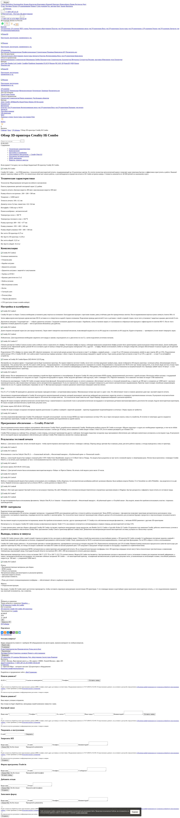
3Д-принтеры (6, 28)
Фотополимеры (51, 56)
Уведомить (29, 734)
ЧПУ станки (24, 28)
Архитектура (67, 59)
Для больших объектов (41, 98)
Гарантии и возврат (20, 653)
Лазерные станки (7, 117)
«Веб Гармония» (31, 672)
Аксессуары (28, 56)
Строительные (41, 52)
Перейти (24, 603)
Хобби (37, 59)
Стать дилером (41, 6)
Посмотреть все (71, 52)
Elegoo (76, 63)
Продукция (5, 655)
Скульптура (83, 59)
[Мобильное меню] (3, 11)
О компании (5, 647)
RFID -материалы (15, 158)
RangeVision (24, 102)
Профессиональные (29, 52)
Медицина (75, 59)
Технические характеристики (19, 149)
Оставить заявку (94, 680)
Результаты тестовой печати (19, 156)
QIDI (72, 63)
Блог (58, 6)
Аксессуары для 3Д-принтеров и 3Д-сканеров (135, 28)
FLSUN (46, 63)
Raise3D (67, 63)
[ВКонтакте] (2, 632)
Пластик (42, 56)
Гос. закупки (51, 6)
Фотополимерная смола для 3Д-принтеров (86, 28)
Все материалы (6, 634)
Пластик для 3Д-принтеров (61, 28)
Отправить (5, 760)
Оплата (15, 6)
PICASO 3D (59, 63)
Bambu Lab (12, 63)
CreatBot (25, 63)
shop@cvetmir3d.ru (7, 663)
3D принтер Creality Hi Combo (12, 609)
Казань (26, 4)
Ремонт (33, 6)
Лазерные (44, 91)
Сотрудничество (11, 649)
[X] (11, 632)
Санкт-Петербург (7, 4)
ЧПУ (2, 115)
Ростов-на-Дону (80, 4)
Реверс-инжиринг (26, 98)
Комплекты (15, 30)
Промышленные (16, 52)
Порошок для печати (76, 107)
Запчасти (35, 56)
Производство (45, 59)
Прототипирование (8, 59)
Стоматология (20, 59)
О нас (3, 6)
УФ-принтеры (6, 113)
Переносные (14, 91)
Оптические (36, 91)
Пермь (72, 4)
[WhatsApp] (16, 632)
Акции (63, 6)
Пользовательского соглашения (31, 688)
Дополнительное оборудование (40, 28)
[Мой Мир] (8, 632)
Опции (12, 94)
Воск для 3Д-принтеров (110, 28)
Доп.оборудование (7, 111)
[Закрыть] (29, 603)
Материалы (5, 106)
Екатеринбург (19, 4)
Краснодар (33, 4)
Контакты (69, 6)
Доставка (8, 6)
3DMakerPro (15, 102)
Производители (23, 649)
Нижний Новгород (53, 4)
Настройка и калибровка (18, 152)
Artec (3, 102)
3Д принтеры (6, 657)
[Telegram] (19, 632)
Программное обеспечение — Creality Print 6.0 (25, 154)
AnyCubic (4, 63)
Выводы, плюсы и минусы (18, 160)
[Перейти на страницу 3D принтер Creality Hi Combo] (12, 605)
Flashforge (32, 63)
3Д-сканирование (24, 6)
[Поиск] (7, 24)
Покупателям (6, 651)
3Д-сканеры (15, 28)
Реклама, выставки (95, 59)
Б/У (64, 52)
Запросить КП (6, 622)
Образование (30, 59)
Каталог (4, 27)
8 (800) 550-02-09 (20, 19)
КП (2, 620)
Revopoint (40, 102)
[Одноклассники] (5, 632)
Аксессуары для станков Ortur (24, 117)
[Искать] (22, 16)
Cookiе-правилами (82, 813)
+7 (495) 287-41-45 (11, 12)
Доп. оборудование (35, 657)
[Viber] (13, 632)
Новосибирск (65, 4)
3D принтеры (27, 609)
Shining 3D (33, 102)
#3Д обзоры (5, 624)
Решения (54, 657)
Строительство (56, 59)
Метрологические (25, 91)
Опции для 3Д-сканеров (161, 28)
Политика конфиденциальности (12, 668)
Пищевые (50, 52)
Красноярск (41, 4)
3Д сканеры (15, 657)
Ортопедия (118, 59)
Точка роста (33, 649)
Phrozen (52, 63)
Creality (19, 63)
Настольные (5, 52)
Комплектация (14, 151)
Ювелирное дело (108, 59)
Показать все (5, 65)
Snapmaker (40, 63)
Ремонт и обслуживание (36, 653)
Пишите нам (5, 645)
